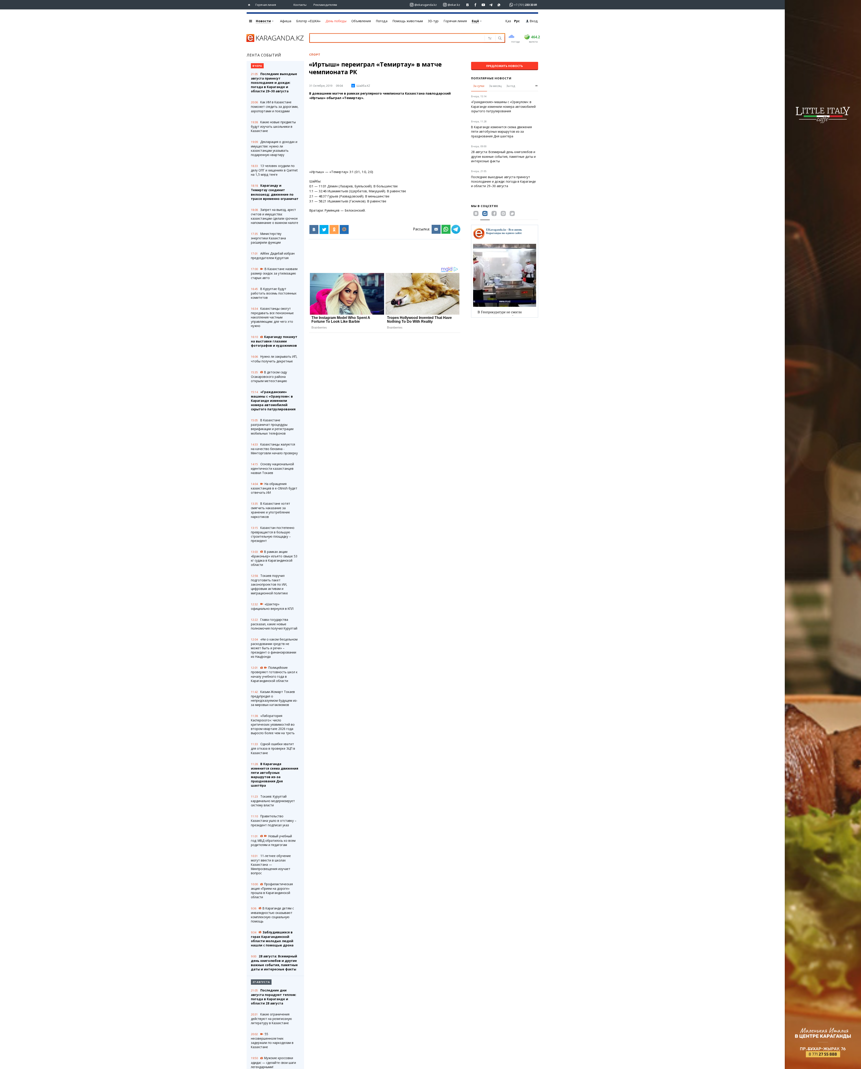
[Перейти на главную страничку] (250, 5)
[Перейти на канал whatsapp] (499, 5)
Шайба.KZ (363, 86)
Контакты (300, 5)
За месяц (495, 86)
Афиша (285, 21)
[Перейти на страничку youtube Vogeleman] (483, 5)
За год (510, 86)
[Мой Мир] (344, 229)
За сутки (478, 86)
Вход (534, 21)
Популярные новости (491, 78)
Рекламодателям (325, 5)
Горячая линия (265, 4)
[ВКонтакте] (313, 229)
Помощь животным (407, 21)
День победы (336, 21)
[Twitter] (324, 229)
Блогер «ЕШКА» (308, 21)
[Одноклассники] (334, 229)
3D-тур (433, 21)
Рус (517, 21)
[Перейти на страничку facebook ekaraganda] (475, 5)
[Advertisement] (384, 135)
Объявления (361, 21)
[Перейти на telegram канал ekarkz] (491, 5)
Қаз (508, 21)
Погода (381, 21)
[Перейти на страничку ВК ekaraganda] (467, 5)
